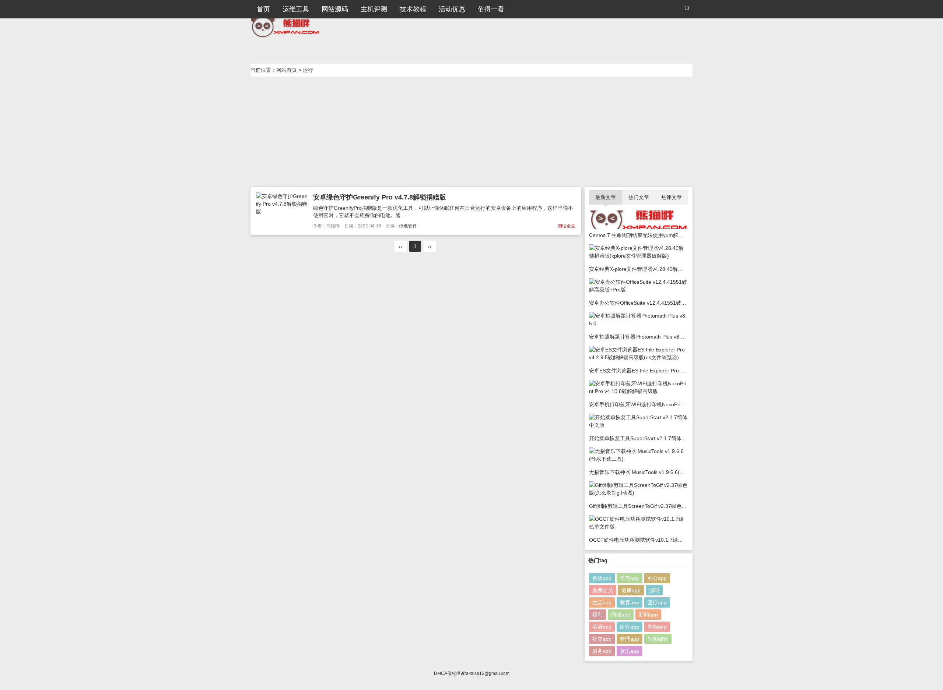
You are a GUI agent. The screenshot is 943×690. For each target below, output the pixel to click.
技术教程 (413, 9)
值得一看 (491, 9)
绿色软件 (408, 226)
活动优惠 (452, 9)
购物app (601, 578)
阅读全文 (566, 226)
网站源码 (335, 9)
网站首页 (286, 70)
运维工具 (296, 9)
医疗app (657, 602)
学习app (629, 578)
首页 (263, 9)
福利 (597, 615)
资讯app (629, 651)
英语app (601, 627)
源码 (654, 590)
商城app (620, 615)
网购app (657, 627)
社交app (601, 639)
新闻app (648, 615)
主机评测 (374, 9)
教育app (629, 602)
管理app (629, 639)
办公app (657, 578)
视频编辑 (658, 639)
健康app (631, 590)
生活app (601, 602)
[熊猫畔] (285, 26)
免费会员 (602, 590)
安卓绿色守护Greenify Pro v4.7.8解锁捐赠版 (379, 197)
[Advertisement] (471, 131)
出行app (629, 627)
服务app (601, 651)
